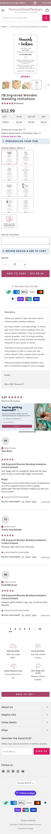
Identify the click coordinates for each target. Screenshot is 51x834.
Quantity (4, 258)
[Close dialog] (49, 404)
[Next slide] (48, 85)
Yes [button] (22, 502)
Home (4, 26)
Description (9, 312)
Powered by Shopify (25, 829)
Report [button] (28, 502)
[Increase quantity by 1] (25, 264)
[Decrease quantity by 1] (4, 264)
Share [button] (34, 502)
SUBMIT (17, 426)
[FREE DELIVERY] (13, 651)
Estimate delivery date (11, 136)
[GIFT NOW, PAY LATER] (38, 672)
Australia (24, 783)
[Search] (46, 18)
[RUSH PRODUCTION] (13, 672)
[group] (25, 397)
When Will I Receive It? (14, 384)
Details (7, 375)
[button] (6, 84)
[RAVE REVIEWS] (38, 651)
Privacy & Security (28, 820)
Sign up (41, 751)
